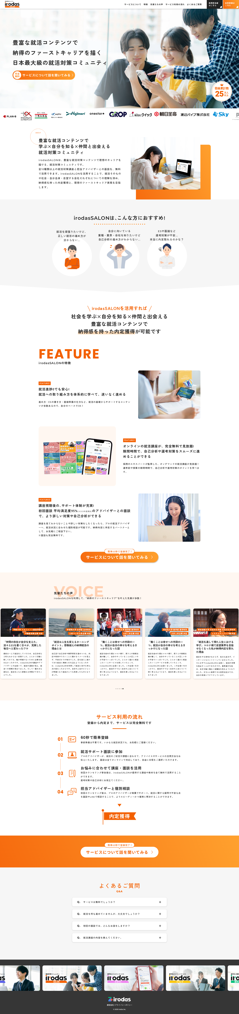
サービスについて (132, 4)
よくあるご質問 (194, 4)
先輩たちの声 (156, 4)
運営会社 (110, 1005)
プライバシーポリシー (123, 1005)
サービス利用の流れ (175, 4)
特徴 (146, 4)
